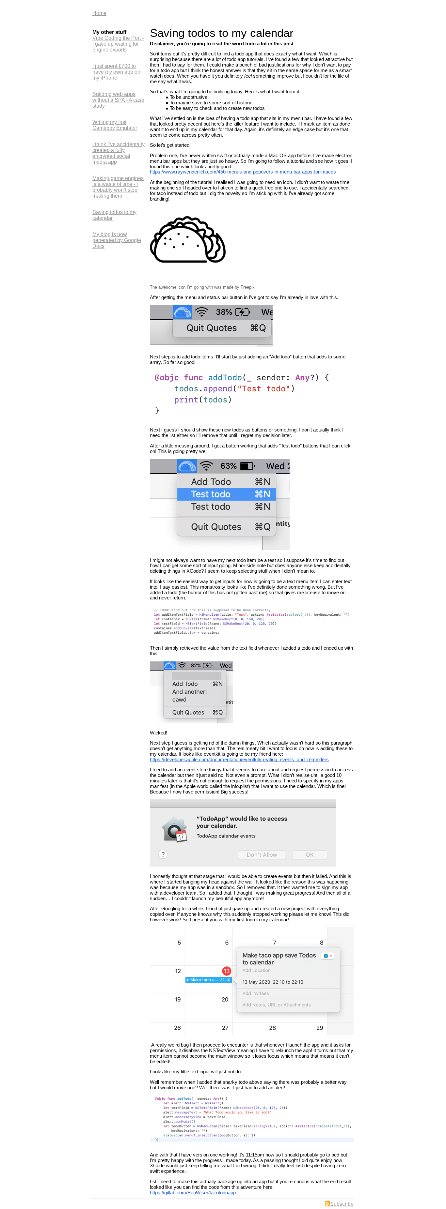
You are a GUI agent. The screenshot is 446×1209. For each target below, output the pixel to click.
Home (99, 13)
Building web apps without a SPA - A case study (118, 100)
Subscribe (342, 1204)
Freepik (248, 287)
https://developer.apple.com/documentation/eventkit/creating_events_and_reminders (239, 759)
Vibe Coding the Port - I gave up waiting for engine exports (118, 44)
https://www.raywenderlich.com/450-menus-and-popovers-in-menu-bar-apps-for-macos (243, 171)
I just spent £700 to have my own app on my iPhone (116, 72)
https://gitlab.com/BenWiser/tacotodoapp (193, 1192)
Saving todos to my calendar (114, 215)
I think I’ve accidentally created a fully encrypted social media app (118, 153)
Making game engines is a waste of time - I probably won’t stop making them (118, 187)
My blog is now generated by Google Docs (116, 240)
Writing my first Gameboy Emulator (114, 125)
